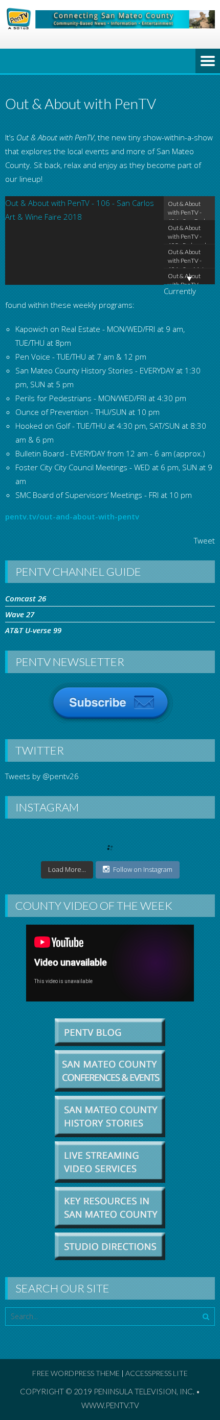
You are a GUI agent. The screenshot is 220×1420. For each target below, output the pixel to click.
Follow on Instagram (142, 869)
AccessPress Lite (156, 1373)
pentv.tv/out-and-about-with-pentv (72, 516)
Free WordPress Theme (76, 1373)
